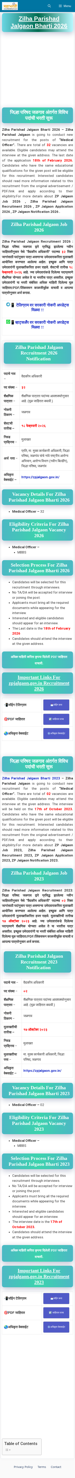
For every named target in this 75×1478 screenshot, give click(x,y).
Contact (56, 1467)
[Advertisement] (37, 69)
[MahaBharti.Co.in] (11, 6)
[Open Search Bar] (49, 6)
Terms (42, 1467)
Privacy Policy (23, 1467)
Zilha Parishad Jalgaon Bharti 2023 (31, 778)
